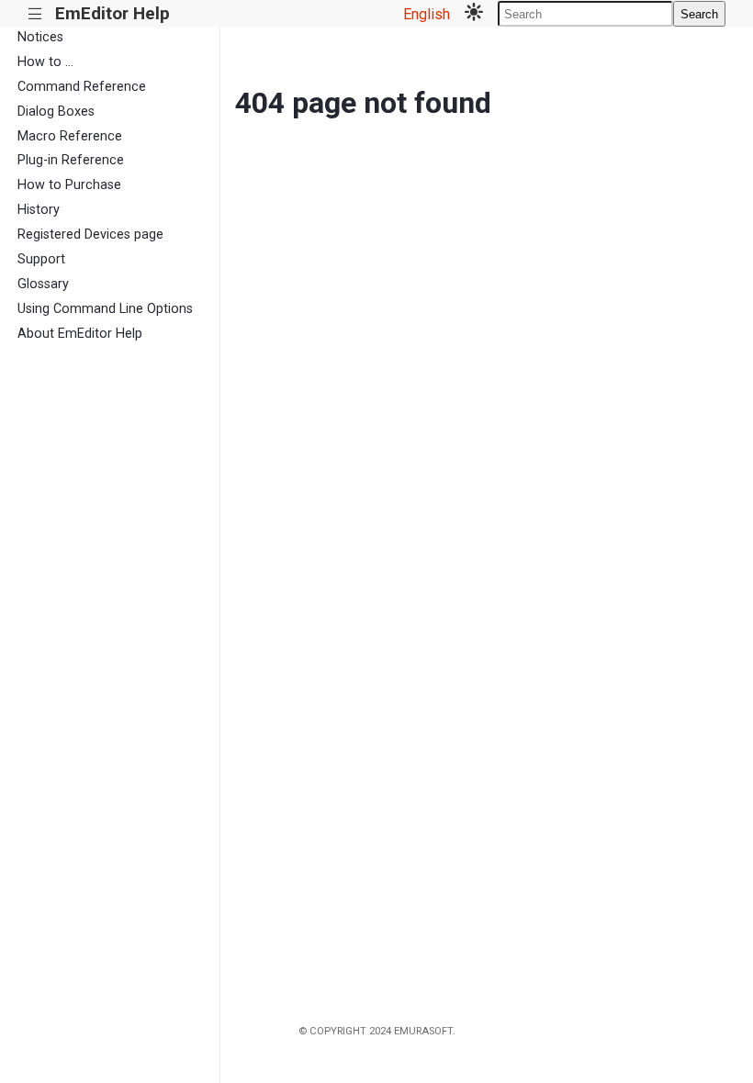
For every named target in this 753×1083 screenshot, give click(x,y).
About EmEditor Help (79, 333)
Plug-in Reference (70, 160)
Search (699, 14)
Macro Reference (69, 136)
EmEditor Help (112, 13)
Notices (40, 37)
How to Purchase (69, 185)
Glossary (43, 284)
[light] (474, 14)
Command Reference (81, 87)
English (426, 14)
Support (41, 259)
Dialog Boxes (56, 111)
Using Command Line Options (105, 309)
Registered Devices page (90, 234)
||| (35, 14)
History (38, 210)
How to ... (45, 62)
